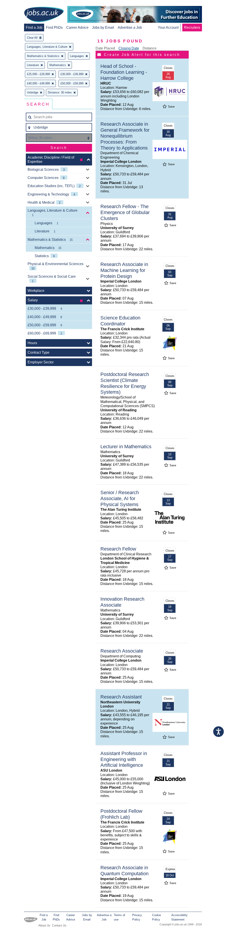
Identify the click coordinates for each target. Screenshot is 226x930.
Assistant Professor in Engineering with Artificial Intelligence (123, 759)
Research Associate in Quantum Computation (124, 870)
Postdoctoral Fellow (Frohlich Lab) (121, 814)
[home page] (44, 14)
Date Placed (105, 48)
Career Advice (77, 27)
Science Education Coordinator (120, 320)
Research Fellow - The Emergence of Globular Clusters (125, 212)
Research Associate (121, 651)
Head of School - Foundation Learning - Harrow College (123, 72)
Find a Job (34, 27)
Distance (149, 48)
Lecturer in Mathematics (125, 446)
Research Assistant (121, 697)
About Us (44, 925)
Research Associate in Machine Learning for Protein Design (124, 270)
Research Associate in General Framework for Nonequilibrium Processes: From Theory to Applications (124, 136)
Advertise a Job (130, 27)
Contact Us (59, 925)
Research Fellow (118, 549)
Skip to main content (18, 4)
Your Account (168, 27)
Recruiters (192, 27)
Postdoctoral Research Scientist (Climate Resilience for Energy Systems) (124, 383)
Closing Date (129, 48)
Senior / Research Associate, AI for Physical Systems (119, 498)
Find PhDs (54, 27)
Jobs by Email (103, 27)
